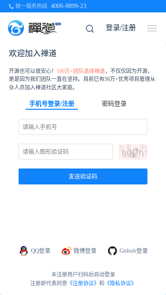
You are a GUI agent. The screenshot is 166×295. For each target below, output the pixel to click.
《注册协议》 (83, 283)
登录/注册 (121, 27)
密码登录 (114, 103)
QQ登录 (40, 250)
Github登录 (134, 250)
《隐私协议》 (120, 283)
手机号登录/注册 (51, 103)
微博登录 (85, 250)
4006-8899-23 (68, 6)
